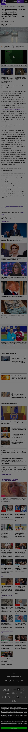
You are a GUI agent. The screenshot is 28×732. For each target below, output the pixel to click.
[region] (14, 717)
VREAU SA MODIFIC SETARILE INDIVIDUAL (14, 729)
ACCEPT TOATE (14, 728)
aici (9, 715)
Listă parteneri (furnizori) (4, 725)
